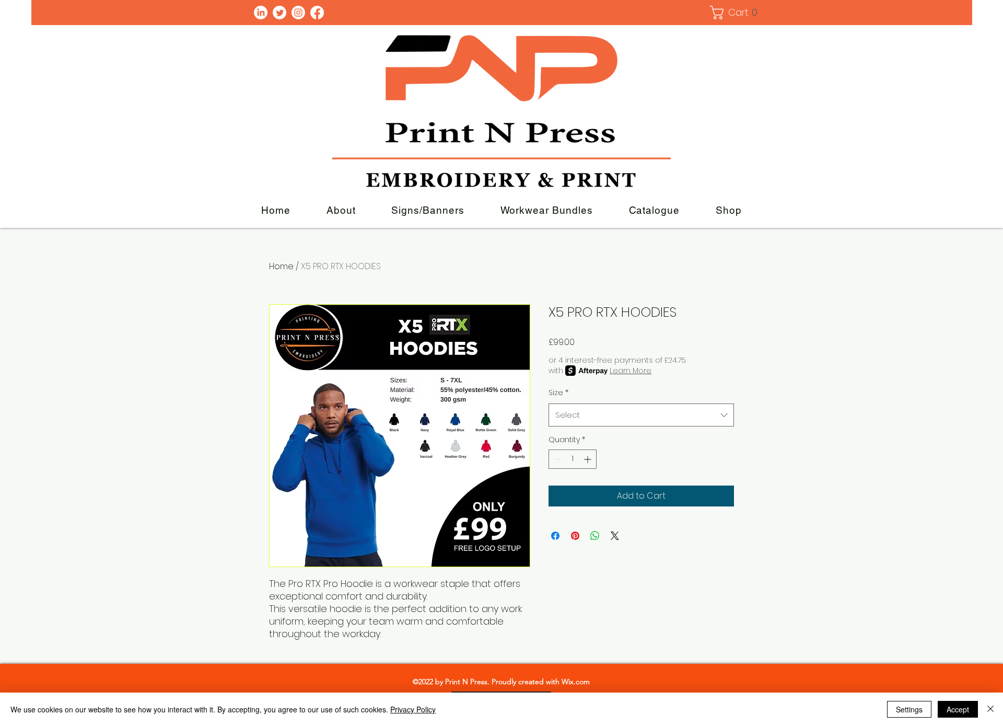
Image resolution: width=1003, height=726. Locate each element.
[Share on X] (615, 535)
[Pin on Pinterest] (575, 535)
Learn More (630, 370)
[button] (735, 12)
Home (281, 266)
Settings (909, 709)
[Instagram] (298, 12)
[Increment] (588, 459)
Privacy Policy (413, 709)
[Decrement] (556, 459)
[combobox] (641, 415)
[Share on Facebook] (555, 535)
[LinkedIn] (260, 12)
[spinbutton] (572, 459)
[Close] (990, 709)
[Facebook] (317, 12)
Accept (958, 709)
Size (558, 392)
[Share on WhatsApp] (595, 535)
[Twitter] (279, 12)
